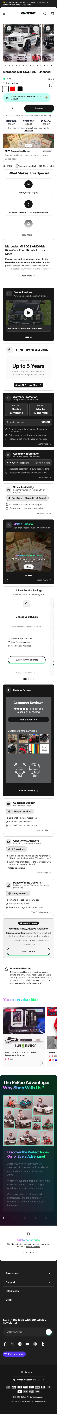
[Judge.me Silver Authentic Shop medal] (20, 769)
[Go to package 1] (28, 679)
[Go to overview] (25, 679)
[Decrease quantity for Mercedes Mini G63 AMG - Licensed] (6, 108)
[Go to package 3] (33, 679)
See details (13, 159)
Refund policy (16, 1401)
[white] (5, 88)
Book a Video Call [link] (27, 166)
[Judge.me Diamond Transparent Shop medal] (34, 769)
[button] (28, 367)
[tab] (27, 337)
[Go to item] (5, 66)
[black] (20, 88)
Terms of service (40, 1401)
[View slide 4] (34, 1252)
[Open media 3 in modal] (36, 29)
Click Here (26, 4)
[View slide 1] (23, 1252)
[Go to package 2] (30, 679)
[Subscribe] (49, 1332)
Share (9, 166)
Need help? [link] (48, 166)
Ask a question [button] (28, 719)
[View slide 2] (26, 1252)
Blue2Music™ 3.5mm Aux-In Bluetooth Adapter (21, 1054)
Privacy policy (27, 1401)
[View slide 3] (30, 1252)
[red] (12, 88)
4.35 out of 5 (36, 708)
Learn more (28, 130)
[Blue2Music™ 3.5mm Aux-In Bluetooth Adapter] (24, 1028)
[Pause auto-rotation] (7, 580)
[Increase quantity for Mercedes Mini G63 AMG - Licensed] (19, 108)
